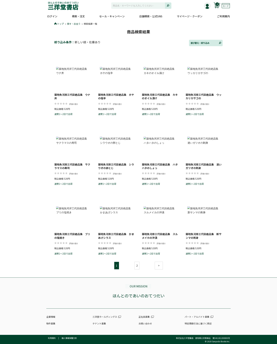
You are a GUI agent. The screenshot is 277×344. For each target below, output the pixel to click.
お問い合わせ (145, 323)
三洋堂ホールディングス (104, 316)
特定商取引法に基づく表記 (198, 323)
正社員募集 (144, 316)
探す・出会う (73, 23)
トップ (60, 23)
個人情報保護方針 (69, 338)
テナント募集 (99, 323)
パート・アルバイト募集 (197, 316)
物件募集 (50, 323)
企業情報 (50, 316)
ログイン (52, 16)
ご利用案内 (223, 16)
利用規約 (52, 338)
